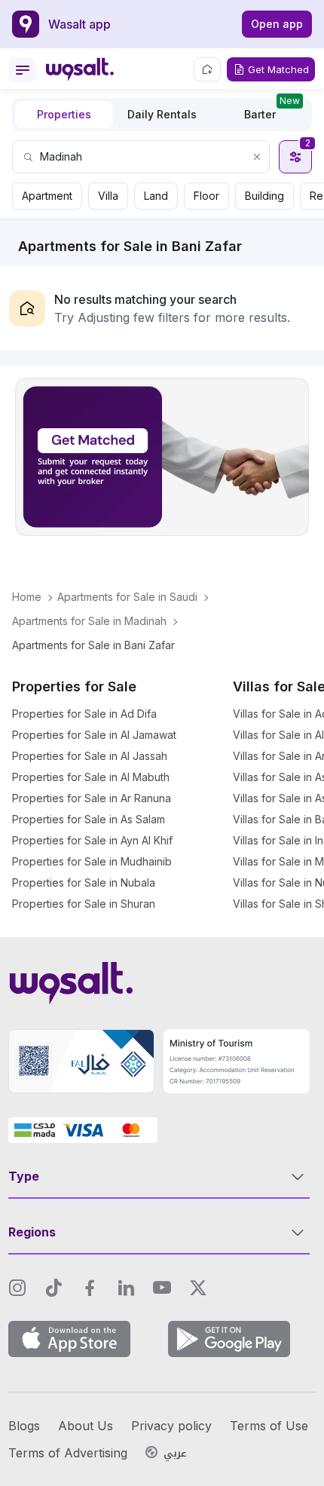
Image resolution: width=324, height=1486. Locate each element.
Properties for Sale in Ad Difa (84, 713)
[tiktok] (53, 1288)
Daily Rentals (162, 114)
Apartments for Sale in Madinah (89, 620)
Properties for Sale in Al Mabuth (91, 777)
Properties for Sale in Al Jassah (89, 755)
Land (156, 195)
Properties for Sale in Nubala (83, 882)
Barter (272, 111)
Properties (64, 114)
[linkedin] (126, 1288)
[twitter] (198, 1288)
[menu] (22, 70)
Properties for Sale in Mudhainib (92, 861)
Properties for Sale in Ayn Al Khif (92, 840)
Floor (206, 195)
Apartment (47, 195)
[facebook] (90, 1288)
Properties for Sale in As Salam (88, 819)
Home (26, 596)
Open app (277, 23)
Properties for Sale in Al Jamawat (94, 734)
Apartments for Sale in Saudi (127, 596)
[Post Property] (207, 69)
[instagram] (17, 1288)
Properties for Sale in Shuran (83, 903)
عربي (175, 1453)
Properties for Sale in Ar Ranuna (91, 798)
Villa (108, 195)
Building (264, 195)
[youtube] (162, 1288)
